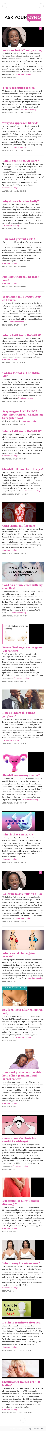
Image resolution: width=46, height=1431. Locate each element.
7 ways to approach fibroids (20, 123)
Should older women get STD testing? (21, 1383)
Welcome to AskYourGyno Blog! (22, 50)
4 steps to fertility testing (18, 87)
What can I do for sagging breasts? (18, 954)
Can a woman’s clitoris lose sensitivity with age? (19, 1139)
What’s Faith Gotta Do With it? (22, 335)
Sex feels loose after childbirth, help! (22, 1011)
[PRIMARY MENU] (41, 5)
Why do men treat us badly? (20, 201)
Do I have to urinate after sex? (22, 1322)
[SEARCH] (4, 5)
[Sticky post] (23, 37)
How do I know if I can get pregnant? (18, 714)
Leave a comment (9, 78)
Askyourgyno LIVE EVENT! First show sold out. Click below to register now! (22, 414)
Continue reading (23, 74)
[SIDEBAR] (22, 1420)
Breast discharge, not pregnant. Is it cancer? (23, 649)
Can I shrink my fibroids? (18, 525)
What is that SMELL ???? (18, 834)
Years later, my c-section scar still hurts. (21, 298)
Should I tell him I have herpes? (23, 469)
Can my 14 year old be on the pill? (21, 374)
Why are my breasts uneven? (21, 1263)
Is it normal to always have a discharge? (20, 1202)
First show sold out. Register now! (20, 278)
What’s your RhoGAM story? (20, 160)
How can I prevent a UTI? (18, 239)
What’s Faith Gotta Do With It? (22, 431)
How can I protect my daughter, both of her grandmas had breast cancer (22, 1075)
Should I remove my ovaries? (21, 775)
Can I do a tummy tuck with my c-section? (22, 586)
